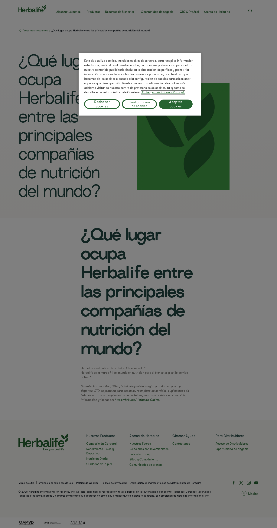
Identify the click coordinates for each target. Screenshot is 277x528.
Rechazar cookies (102, 104)
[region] (140, 84)
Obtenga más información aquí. (163, 92)
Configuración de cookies (139, 104)
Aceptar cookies (175, 104)
